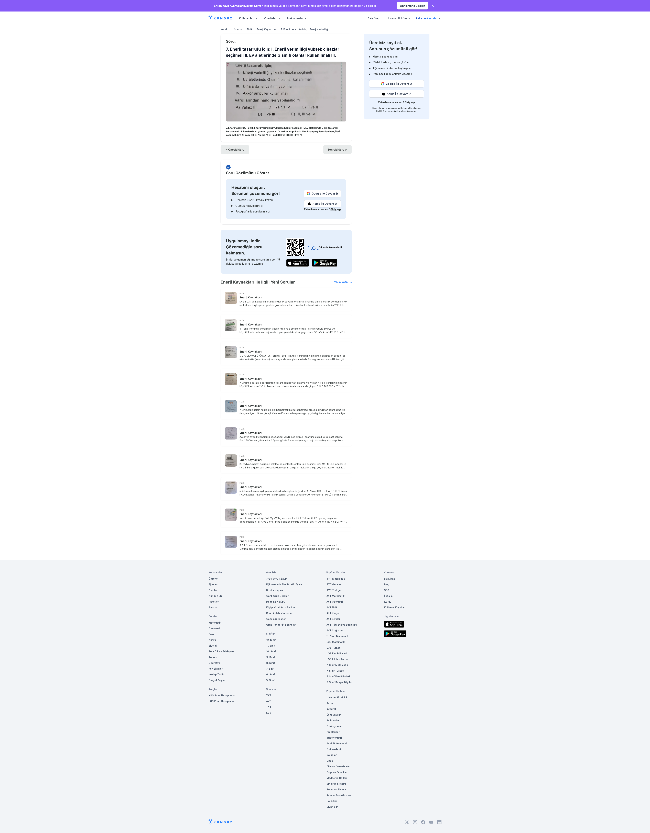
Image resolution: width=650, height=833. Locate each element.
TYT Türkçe (334, 590)
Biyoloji (213, 645)
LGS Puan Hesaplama (221, 701)
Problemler (333, 731)
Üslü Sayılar (334, 714)
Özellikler (270, 18)
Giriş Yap (373, 18)
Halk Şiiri (332, 801)
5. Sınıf (270, 680)
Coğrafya (214, 662)
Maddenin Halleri (337, 777)
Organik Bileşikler (337, 772)
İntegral (331, 708)
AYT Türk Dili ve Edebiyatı (342, 624)
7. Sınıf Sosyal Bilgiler (339, 682)
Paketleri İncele (426, 18)
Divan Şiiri (333, 806)
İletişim (388, 595)
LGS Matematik (336, 641)
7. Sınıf (270, 668)
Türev (330, 703)
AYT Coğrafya (335, 630)
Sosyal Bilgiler (217, 680)
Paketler (214, 601)
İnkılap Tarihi (216, 674)
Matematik (215, 622)
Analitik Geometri (337, 743)
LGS (268, 712)
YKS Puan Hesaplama (222, 695)
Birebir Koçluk (274, 590)
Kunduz (225, 29)
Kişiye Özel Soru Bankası (281, 607)
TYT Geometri (335, 584)
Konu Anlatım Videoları (279, 613)
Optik (330, 760)
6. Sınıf (270, 674)
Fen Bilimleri (216, 668)
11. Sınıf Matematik (338, 636)
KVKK (387, 601)
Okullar (213, 590)
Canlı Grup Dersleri (277, 595)
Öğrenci (213, 578)
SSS (386, 590)
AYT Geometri (335, 601)
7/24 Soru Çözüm (276, 578)
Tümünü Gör (341, 282)
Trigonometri (334, 737)
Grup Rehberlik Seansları (281, 624)
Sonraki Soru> (337, 149)
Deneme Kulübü (275, 601)
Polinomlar (333, 720)
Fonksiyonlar (334, 726)
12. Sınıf (271, 639)
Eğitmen (213, 584)
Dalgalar (332, 754)
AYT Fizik (332, 607)
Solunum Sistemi (336, 789)
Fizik (249, 29)
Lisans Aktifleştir (399, 18)
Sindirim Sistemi (336, 783)
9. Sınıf (270, 657)
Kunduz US (215, 595)
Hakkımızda (295, 18)
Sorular (238, 29)
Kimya (212, 639)
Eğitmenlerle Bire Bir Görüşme (284, 584)
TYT (268, 706)
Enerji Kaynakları (267, 29)
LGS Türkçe (334, 647)
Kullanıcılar (246, 18)
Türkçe (213, 657)
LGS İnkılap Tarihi (337, 659)
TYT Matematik (336, 578)
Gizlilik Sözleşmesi (385, 111)
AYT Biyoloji (334, 618)
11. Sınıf (270, 645)
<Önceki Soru (235, 149)
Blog (386, 584)
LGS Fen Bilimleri (337, 653)
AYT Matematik (335, 595)
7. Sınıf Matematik (337, 664)
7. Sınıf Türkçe (335, 670)
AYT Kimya (333, 613)
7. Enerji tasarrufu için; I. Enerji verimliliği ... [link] (306, 29)
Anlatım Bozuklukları (339, 795)
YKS (268, 695)
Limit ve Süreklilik (337, 697)
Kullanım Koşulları (409, 108)
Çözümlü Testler (276, 618)
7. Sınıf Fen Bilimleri (338, 676)
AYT (268, 701)
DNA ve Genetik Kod (338, 766)
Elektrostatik (334, 749)
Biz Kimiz (389, 578)
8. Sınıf (270, 662)
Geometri (214, 628)
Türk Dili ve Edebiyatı (221, 651)
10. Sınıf (271, 651)
